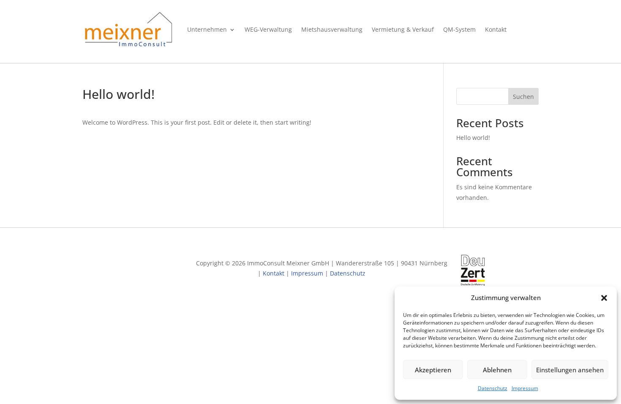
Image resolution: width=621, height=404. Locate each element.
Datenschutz (492, 388)
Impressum (525, 388)
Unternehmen (207, 29)
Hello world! (473, 138)
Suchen (523, 97)
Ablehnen (497, 370)
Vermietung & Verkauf (403, 29)
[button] (604, 298)
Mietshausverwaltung (331, 29)
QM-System (459, 29)
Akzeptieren (433, 370)
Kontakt (496, 29)
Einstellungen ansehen (570, 370)
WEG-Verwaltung (268, 29)
